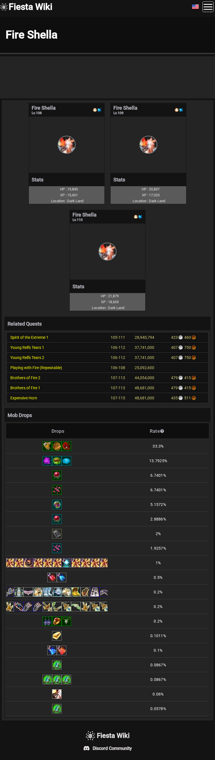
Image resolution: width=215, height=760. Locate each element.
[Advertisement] (107, 77)
